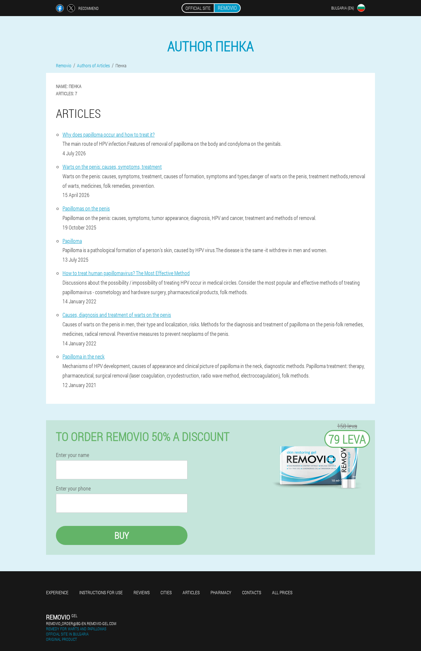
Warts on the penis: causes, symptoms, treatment (112, 166)
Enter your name (72, 455)
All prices (282, 592)
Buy (121, 535)
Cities (166, 592)
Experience (57, 592)
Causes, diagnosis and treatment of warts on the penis (116, 314)
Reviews (142, 592)
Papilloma (72, 240)
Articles (191, 592)
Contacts (251, 592)
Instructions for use (101, 592)
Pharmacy (220, 592)
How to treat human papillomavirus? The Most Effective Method (126, 273)
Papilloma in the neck (83, 356)
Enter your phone (73, 488)
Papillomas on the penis (86, 208)
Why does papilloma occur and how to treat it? (108, 134)
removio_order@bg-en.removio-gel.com (81, 623)
